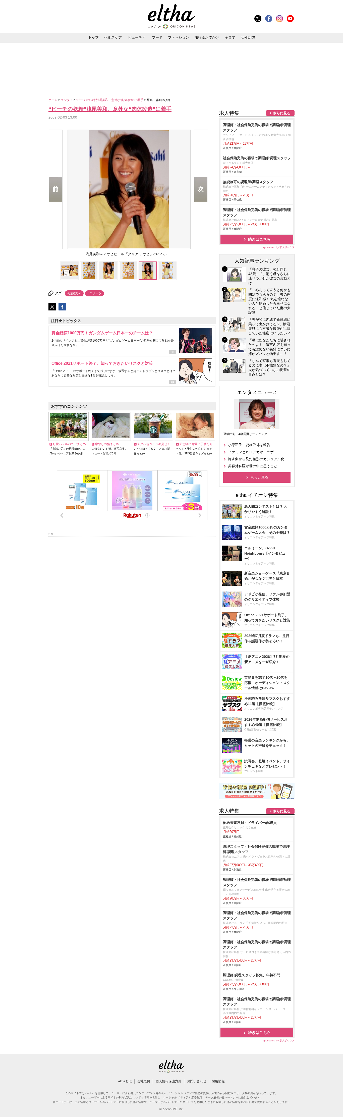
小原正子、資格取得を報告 (249, 445)
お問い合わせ (196, 1081)
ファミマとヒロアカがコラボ (251, 452)
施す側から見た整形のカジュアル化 (256, 459)
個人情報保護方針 (168, 1081)
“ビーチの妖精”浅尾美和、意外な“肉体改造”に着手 (110, 100)
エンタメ (67, 100)
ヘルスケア (113, 37)
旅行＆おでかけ (207, 37)
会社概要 (143, 1081)
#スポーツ (94, 293)
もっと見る (259, 477)
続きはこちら (259, 239)
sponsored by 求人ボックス (279, 247)
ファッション (178, 37)
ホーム (53, 100)
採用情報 (218, 1081)
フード (157, 37)
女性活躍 (248, 37)
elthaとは (125, 1081)
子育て (230, 37)
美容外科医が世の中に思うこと (252, 466)
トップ (93, 37)
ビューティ (137, 37)
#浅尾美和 (74, 293)
